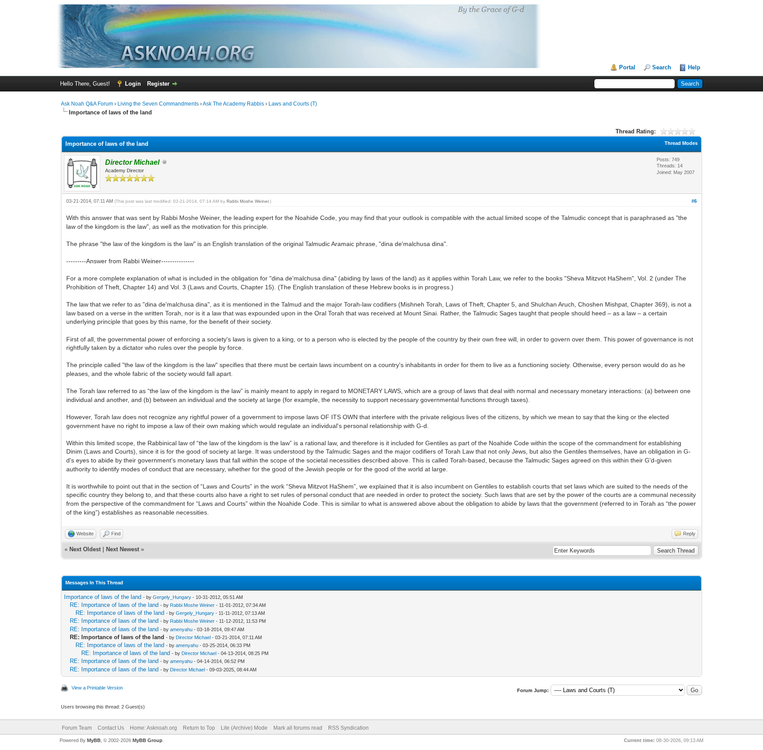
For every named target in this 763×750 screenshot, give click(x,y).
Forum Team (77, 728)
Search (661, 67)
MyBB (94, 740)
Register (158, 83)
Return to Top (199, 728)
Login (133, 83)
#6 (694, 201)
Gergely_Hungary (172, 597)
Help (694, 67)
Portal (627, 67)
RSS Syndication (348, 728)
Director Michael (193, 637)
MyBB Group (147, 740)
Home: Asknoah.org (153, 728)
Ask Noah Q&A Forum (87, 104)
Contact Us (111, 728)
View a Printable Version (97, 687)
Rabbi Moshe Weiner (247, 201)
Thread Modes (681, 143)
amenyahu (181, 629)
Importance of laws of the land (102, 597)
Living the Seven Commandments (158, 104)
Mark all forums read (297, 728)
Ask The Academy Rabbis (233, 104)
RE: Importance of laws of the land (114, 605)
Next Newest (122, 549)
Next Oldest (85, 549)
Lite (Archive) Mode (244, 728)
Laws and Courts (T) (292, 104)
